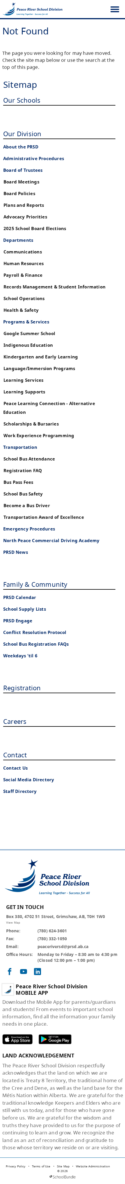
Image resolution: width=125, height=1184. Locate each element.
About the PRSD (20, 147)
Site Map (63, 1166)
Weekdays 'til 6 (20, 656)
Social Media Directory (28, 780)
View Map (13, 922)
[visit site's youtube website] (23, 972)
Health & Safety (21, 310)
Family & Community (35, 584)
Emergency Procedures (29, 529)
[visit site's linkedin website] (37, 972)
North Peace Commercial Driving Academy (51, 540)
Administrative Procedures (33, 158)
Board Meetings (21, 182)
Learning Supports (24, 392)
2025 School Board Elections (34, 228)
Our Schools (21, 100)
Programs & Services (26, 322)
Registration (22, 687)
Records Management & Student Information (54, 287)
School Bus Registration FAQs (36, 644)
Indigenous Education (28, 345)
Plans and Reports (23, 205)
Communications (22, 252)
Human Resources (23, 263)
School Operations (23, 298)
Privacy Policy (15, 1166)
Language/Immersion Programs (39, 368)
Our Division (22, 133)
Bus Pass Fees (18, 482)
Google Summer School (29, 333)
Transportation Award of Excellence (43, 517)
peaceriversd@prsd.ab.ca (63, 946)
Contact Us (15, 768)
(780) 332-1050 (52, 938)
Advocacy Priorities (25, 217)
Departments (18, 240)
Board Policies (19, 193)
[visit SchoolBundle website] (62, 1176)
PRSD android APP (55, 1039)
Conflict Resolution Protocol (35, 632)
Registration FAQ (22, 470)
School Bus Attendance (29, 459)
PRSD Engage (17, 621)
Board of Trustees (22, 170)
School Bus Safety (23, 494)
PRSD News (15, 552)
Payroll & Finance (22, 275)
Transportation (20, 447)
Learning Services (23, 380)
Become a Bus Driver (26, 505)
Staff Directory (20, 791)
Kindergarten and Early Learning (40, 357)
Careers (14, 721)
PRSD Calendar (19, 597)
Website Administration (93, 1166)
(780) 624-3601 (52, 930)
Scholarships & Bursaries (31, 424)
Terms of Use (41, 1166)
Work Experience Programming (38, 435)
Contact (15, 754)
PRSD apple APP (17, 1039)
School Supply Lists (24, 609)
